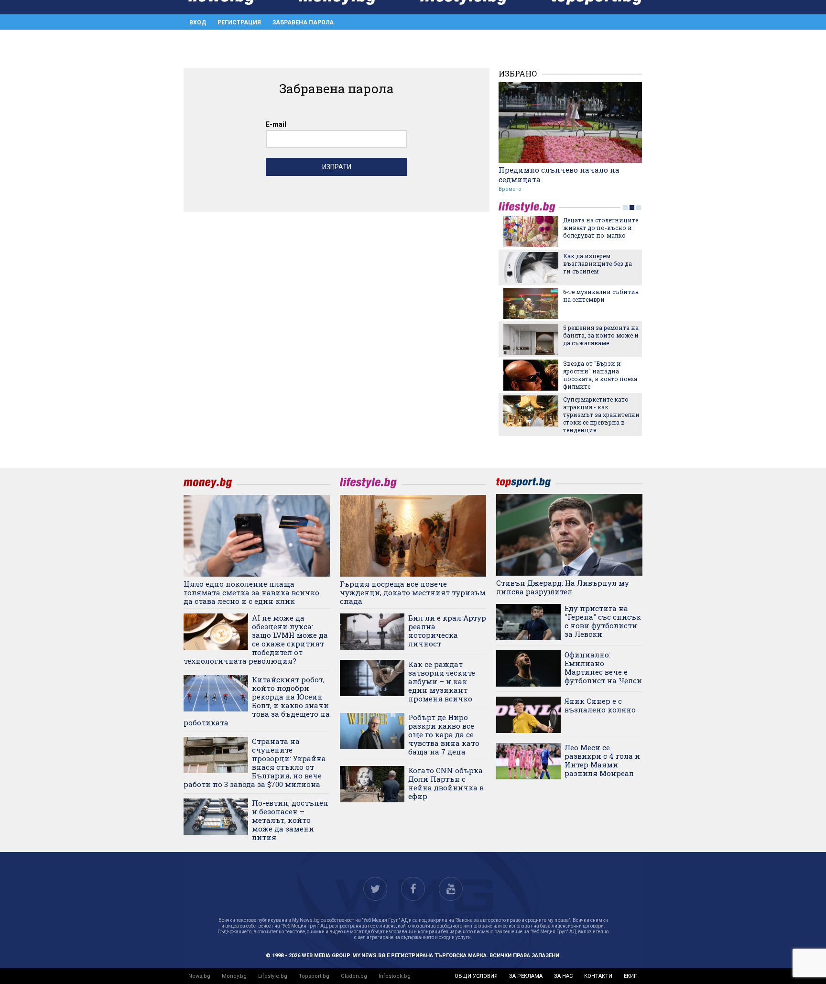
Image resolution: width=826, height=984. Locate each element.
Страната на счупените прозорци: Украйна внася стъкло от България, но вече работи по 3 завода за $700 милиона (255, 762)
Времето (510, 189)
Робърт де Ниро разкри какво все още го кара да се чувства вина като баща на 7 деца (443, 734)
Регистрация (239, 22)
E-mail (276, 124)
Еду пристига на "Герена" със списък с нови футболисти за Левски (603, 621)
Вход (197, 22)
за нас (563, 976)
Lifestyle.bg (272, 976)
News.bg (199, 976)
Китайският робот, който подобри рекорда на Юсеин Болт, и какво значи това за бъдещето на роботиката (257, 701)
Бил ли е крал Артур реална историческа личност (447, 630)
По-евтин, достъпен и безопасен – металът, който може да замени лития (290, 820)
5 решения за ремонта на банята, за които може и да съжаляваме (601, 335)
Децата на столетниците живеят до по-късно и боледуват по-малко (600, 227)
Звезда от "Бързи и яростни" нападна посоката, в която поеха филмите (600, 375)
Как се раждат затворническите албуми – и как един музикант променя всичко (441, 681)
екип (631, 976)
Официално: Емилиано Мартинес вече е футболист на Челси (603, 667)
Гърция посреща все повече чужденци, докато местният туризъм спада (413, 592)
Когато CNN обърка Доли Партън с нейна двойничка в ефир (446, 783)
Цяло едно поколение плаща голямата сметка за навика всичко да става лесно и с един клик (251, 592)
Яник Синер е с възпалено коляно (600, 705)
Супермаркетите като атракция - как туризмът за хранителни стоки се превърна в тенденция (601, 414)
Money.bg (234, 976)
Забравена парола (303, 22)
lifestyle (529, 207)
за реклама (526, 976)
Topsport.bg (314, 976)
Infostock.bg (395, 976)
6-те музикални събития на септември (601, 295)
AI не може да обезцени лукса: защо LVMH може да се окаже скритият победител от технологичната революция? (256, 639)
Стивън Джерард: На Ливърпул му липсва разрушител (562, 587)
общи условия (476, 976)
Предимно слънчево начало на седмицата (559, 174)
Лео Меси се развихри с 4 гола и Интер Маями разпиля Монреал (602, 760)
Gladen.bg (354, 976)
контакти (598, 976)
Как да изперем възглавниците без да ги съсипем (597, 263)
